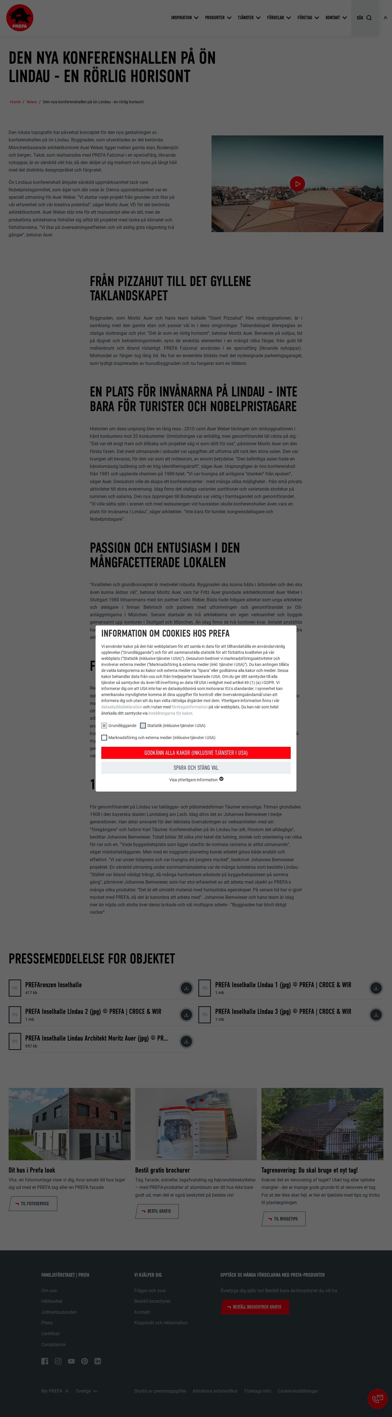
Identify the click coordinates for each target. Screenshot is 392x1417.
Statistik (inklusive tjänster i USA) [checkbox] (176, 725)
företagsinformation (190, 707)
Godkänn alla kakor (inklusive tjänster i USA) (196, 753)
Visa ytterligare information (194, 779)
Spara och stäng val (196, 767)
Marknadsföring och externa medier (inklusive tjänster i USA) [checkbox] (162, 737)
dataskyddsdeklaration (121, 707)
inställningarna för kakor (170, 713)
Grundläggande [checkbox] (122, 725)
